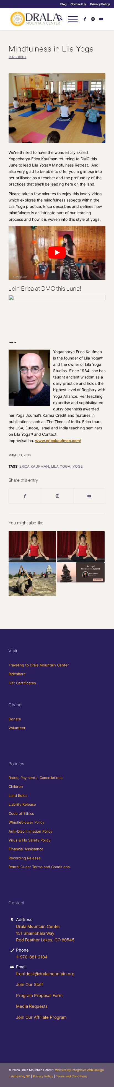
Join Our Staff (29, 984)
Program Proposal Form (39, 995)
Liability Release (22, 804)
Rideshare (17, 674)
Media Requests (32, 1006)
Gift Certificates (22, 683)
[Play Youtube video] (57, 253)
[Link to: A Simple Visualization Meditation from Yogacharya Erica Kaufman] (32, 547)
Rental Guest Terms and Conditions (39, 867)
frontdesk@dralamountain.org (45, 973)
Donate (15, 719)
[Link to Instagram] (93, 19)
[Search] (57, 19)
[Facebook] (25, 496)
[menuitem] (63, 4)
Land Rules (18, 795)
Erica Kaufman (34, 466)
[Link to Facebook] (85, 19)
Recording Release (25, 858)
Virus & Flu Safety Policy (29, 840)
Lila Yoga (60, 466)
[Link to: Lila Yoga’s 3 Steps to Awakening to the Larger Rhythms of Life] (81, 547)
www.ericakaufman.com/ (58, 440)
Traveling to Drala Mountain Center (39, 665)
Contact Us (78, 4)
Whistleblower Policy (26, 822)
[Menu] (70, 19)
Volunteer (17, 728)
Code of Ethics (21, 813)
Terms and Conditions (71, 1076)
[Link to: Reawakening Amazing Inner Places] (32, 579)
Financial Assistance (26, 849)
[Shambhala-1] (57, 108)
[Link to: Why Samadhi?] (81, 572)
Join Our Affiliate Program (41, 1017)
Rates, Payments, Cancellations (36, 777)
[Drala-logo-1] (47, 19)
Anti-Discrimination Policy (30, 831)
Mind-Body (17, 57)
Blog (63, 4)
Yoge (77, 466)
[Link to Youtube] (101, 19)
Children (16, 786)
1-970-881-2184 (32, 957)
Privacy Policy (100, 4)
